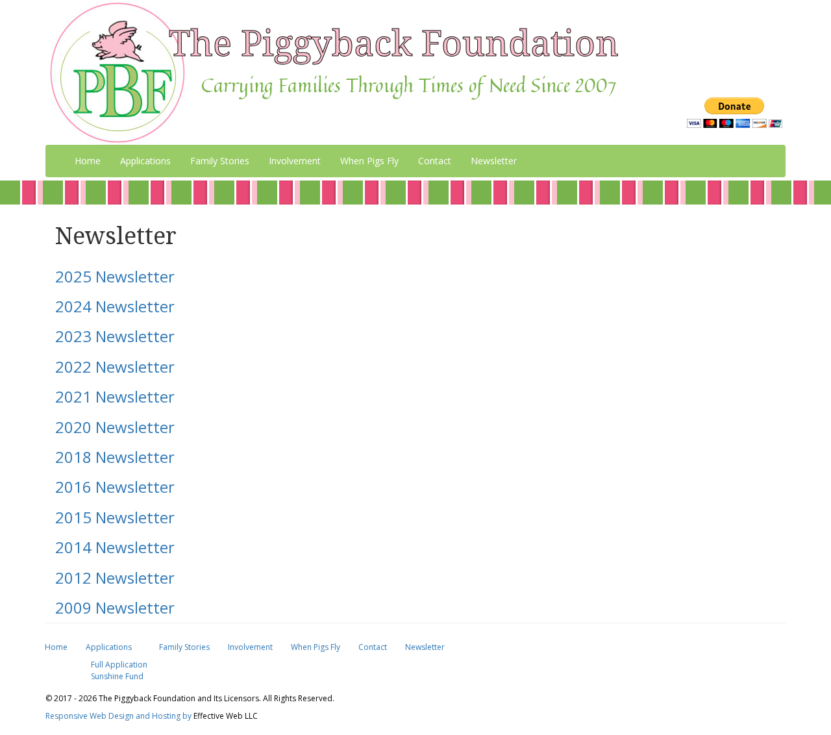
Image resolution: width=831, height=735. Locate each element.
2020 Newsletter (115, 427)
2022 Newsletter (115, 366)
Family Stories (219, 161)
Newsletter (494, 161)
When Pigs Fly (369, 161)
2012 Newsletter (115, 577)
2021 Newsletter (115, 396)
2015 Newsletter (115, 517)
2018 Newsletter (115, 456)
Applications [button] (145, 161)
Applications (109, 647)
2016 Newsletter (115, 486)
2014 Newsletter (115, 547)
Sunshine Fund (117, 676)
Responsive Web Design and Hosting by (118, 715)
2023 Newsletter (115, 336)
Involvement (295, 161)
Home (88, 161)
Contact (434, 161)
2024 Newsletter (115, 306)
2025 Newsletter (115, 276)
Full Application (119, 664)
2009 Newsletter (115, 607)
